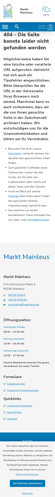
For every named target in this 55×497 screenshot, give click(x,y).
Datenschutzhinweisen (27, 474)
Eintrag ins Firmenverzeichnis (23, 390)
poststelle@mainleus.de (23, 304)
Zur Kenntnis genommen (27, 483)
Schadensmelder (16, 384)
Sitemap (13, 196)
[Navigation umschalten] (5, 27)
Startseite (14, 153)
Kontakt (27, 441)
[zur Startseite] (8, 11)
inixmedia (12, 418)
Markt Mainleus (26, 11)
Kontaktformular (39, 220)
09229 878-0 (16, 295)
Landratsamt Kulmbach (19, 405)
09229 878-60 (17, 300)
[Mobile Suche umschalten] (17, 26)
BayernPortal (14, 412)
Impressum (27, 493)
